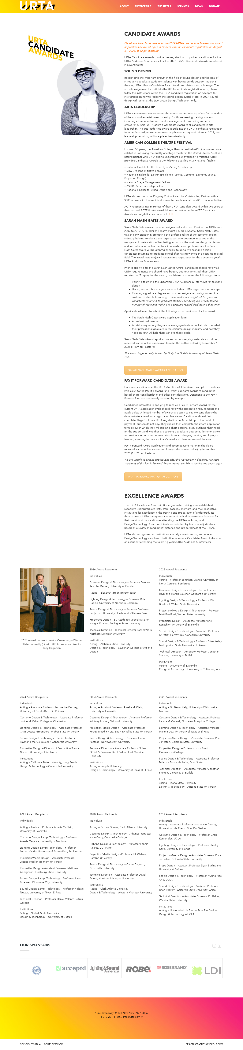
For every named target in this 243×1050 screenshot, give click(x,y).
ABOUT (124, 6)
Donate (214, 6)
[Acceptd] (71, 966)
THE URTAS (164, 6)
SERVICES (183, 6)
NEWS (199, 6)
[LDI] (206, 968)
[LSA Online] (104, 972)
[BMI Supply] (37, 967)
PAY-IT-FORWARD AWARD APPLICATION (153, 476)
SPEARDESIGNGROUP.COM (208, 1044)
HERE (170, 214)
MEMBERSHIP (143, 6)
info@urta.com (131, 1016)
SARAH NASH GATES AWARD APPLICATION (155, 370)
